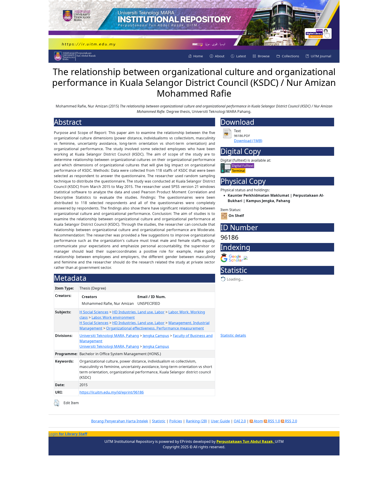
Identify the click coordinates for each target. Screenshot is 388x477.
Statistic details (233, 335)
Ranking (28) (196, 421)
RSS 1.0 (273, 421)
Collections (290, 56)
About (219, 56)
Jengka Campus (156, 335)
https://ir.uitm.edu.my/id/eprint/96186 (111, 392)
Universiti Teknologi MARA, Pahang (109, 335)
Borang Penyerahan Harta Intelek (119, 421)
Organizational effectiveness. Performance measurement (155, 328)
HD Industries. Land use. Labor (138, 312)
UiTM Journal (320, 56)
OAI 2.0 (240, 421)
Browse (263, 56)
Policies (175, 421)
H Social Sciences (93, 312)
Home (197, 56)
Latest (240, 56)
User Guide (220, 421)
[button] (56, 403)
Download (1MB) (248, 140)
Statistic (158, 421)
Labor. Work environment (113, 317)
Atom (258, 421)
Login (67, 433)
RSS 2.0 (290, 421)
